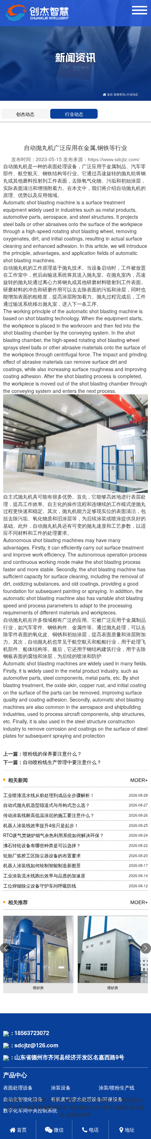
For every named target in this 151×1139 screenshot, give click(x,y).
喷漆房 (39, 1100)
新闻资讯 (119, 94)
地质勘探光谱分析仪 (91, 1107)
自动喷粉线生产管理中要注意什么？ (62, 762)
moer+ (139, 780)
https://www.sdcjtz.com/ (113, 159)
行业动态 (132, 94)
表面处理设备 (18, 1088)
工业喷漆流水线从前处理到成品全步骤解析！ (48, 795)
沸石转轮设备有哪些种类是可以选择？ (42, 845)
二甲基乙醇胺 (62, 1100)
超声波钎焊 (78, 1115)
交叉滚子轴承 (22, 1107)
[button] (145, 948)
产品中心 (15, 1075)
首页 (110, 94)
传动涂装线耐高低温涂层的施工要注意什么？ (48, 815)
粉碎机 (86, 1100)
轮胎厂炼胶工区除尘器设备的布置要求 (42, 856)
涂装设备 (61, 1088)
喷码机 (102, 1100)
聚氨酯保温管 (52, 1107)
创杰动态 (25, 114)
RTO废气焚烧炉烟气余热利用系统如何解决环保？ (53, 835)
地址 (128, 1130)
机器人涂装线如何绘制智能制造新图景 (42, 865)
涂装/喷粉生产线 (116, 1088)
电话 (93, 1130)
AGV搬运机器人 (128, 1100)
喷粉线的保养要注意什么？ (52, 754)
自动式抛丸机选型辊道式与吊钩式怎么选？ (46, 805)
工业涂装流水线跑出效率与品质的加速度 (44, 876)
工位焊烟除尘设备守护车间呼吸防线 (39, 886)
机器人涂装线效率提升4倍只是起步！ (41, 825)
